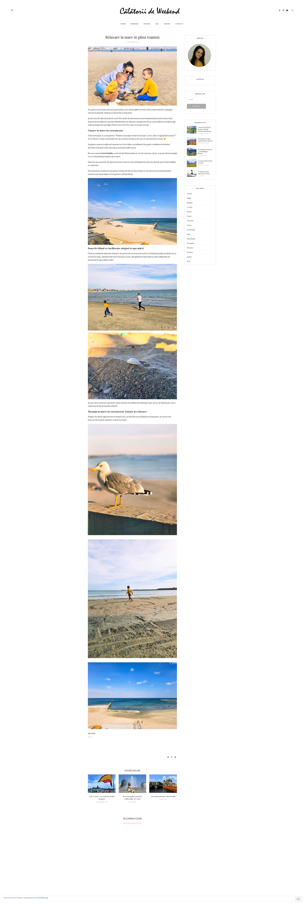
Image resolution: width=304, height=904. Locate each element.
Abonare (196, 106)
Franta (189, 216)
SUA (157, 24)
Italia (188, 234)
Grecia (189, 225)
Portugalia (190, 243)
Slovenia (190, 252)
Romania (135, 24)
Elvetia (189, 212)
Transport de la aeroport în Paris (204, 173)
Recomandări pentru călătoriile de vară (132, 797)
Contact (179, 24)
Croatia (189, 207)
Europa (147, 24)
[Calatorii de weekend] (152, 10)
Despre (167, 24)
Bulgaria (189, 202)
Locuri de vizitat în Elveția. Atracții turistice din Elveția (204, 129)
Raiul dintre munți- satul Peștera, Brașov (205, 140)
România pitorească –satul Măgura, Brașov (205, 151)
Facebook (200, 79)
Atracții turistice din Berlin (163, 796)
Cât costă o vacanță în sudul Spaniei (101, 797)
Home (123, 24)
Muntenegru (191, 239)
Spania (189, 257)
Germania (190, 221)
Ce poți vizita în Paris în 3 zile (205, 162)
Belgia (189, 198)
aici (47, 898)
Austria (189, 193)
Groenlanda (191, 230)
